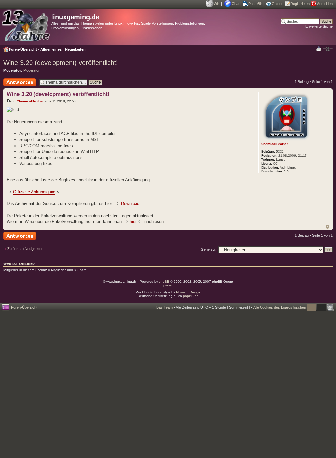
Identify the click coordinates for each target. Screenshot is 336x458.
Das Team (164, 307)
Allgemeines (51, 49)
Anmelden (325, 4)
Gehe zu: (208, 249)
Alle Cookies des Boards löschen (279, 307)
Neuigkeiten (75, 49)
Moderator (31, 70)
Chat (235, 4)
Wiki (217, 4)
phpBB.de (191, 296)
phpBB (164, 281)
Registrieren (300, 4)
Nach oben (327, 227)
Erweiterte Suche (319, 26)
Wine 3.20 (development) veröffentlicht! (60, 62)
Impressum (168, 285)
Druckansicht (318, 48)
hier (133, 221)
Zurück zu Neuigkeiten (25, 249)
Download (130, 203)
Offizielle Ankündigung (34, 191)
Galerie (277, 4)
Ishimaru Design (188, 292)
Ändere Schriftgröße (328, 49)
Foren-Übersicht (23, 49)
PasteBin (255, 4)
